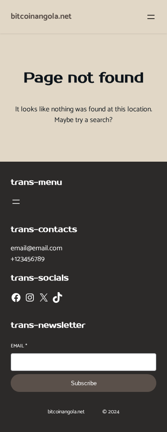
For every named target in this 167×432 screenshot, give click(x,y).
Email (19, 346)
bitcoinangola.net (41, 16)
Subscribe (84, 383)
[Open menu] (151, 17)
